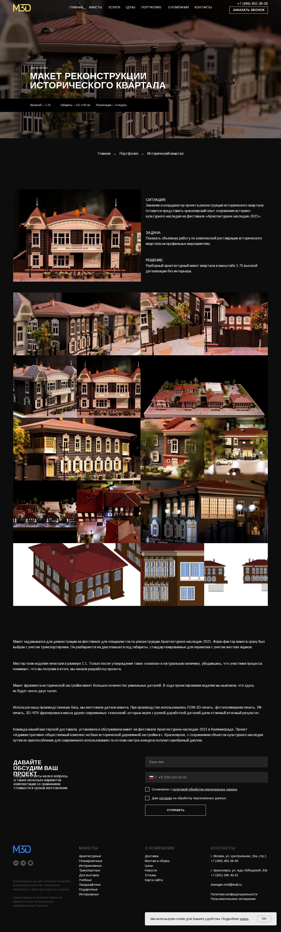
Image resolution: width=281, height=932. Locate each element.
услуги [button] (114, 7)
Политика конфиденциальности (234, 894)
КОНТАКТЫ (203, 7)
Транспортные (89, 870)
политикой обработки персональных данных (205, 789)
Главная (104, 153)
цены (130, 7)
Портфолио (128, 153)
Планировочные (90, 861)
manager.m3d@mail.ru (226, 884)
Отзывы (150, 875)
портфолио (151, 7)
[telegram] (23, 863)
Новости (151, 870)
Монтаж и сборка (157, 861)
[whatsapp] (30, 863)
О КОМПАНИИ (178, 7)
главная (76, 7)
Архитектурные (90, 856)
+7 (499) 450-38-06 (252, 3)
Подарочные (88, 889)
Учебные (85, 880)
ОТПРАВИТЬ (175, 810)
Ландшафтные (90, 884)
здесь (244, 919)
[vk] (16, 863)
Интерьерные (89, 894)
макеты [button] (95, 7)
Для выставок (89, 875)
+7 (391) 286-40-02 (224, 875)
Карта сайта (154, 880)
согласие (165, 798)
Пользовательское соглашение (233, 899)
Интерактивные (90, 865)
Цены (149, 865)
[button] (248, 10)
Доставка (152, 856)
